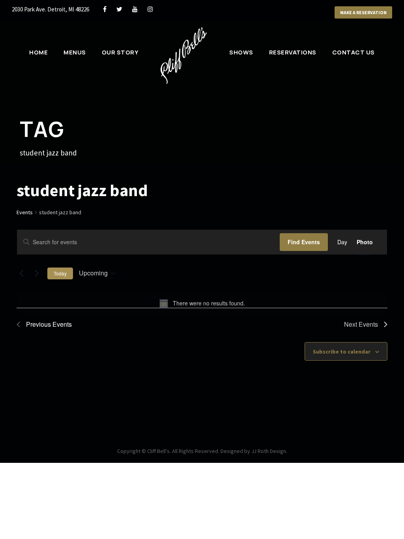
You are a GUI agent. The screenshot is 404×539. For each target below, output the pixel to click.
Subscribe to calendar (341, 351)
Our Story (120, 52)
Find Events (304, 242)
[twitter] (119, 9)
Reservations (292, 52)
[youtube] (135, 9)
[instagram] (150, 9)
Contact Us (353, 52)
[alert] (202, 303)
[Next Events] (36, 273)
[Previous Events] (21, 273)
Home (38, 52)
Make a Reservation (363, 12)
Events (25, 212)
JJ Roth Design (268, 451)
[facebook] (105, 9)
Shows (241, 52)
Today (60, 273)
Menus (75, 52)
